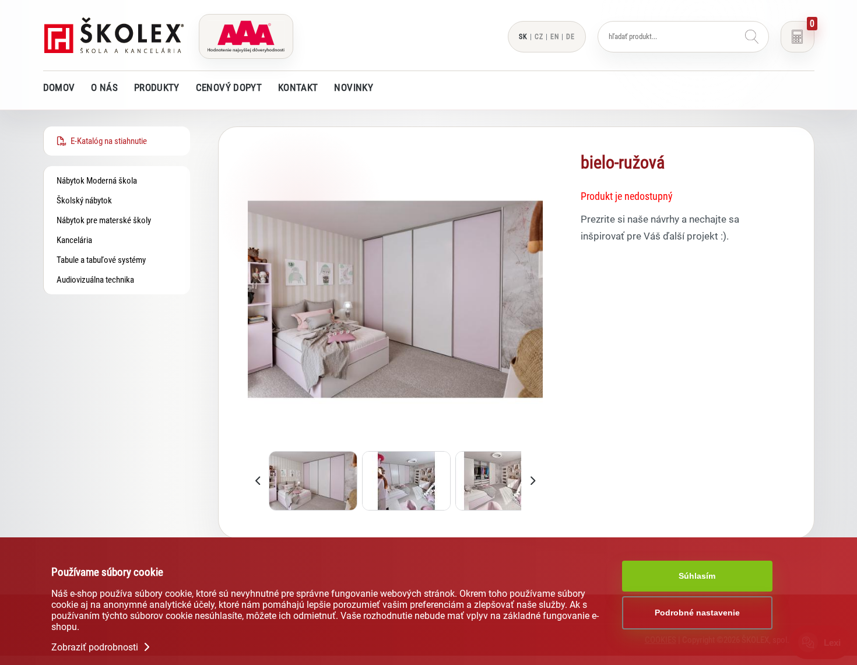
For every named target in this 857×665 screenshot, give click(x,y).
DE (570, 37)
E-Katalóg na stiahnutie (107, 141)
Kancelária (74, 240)
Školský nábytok (84, 200)
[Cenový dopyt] (797, 37)
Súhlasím (697, 575)
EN (554, 37)
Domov (59, 87)
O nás (104, 87)
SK (523, 37)
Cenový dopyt (229, 87)
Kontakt (298, 87)
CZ (539, 37)
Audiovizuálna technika (95, 280)
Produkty (157, 87)
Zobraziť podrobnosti (96, 647)
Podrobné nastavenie (697, 612)
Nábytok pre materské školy (104, 220)
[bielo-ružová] (395, 443)
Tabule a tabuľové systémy (101, 260)
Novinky (353, 87)
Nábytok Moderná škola (97, 180)
